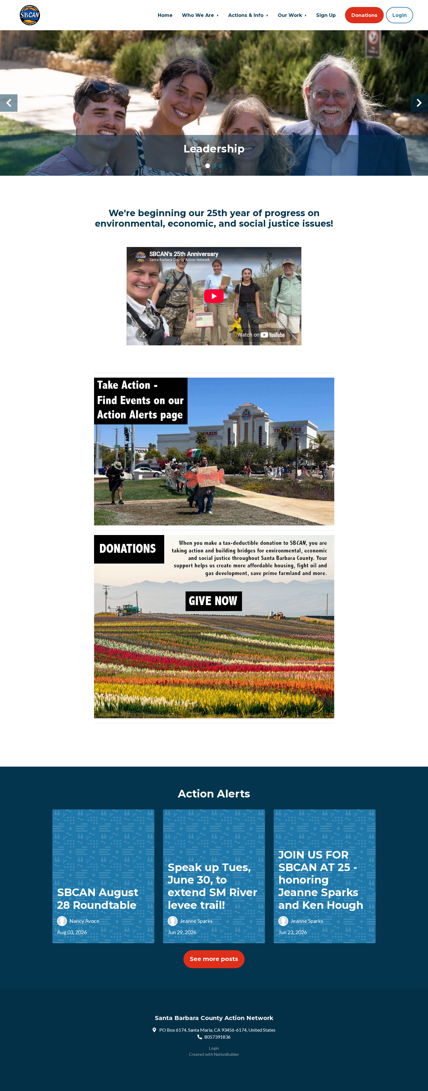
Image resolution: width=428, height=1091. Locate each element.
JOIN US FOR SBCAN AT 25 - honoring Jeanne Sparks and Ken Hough (320, 879)
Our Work (290, 15)
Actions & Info (246, 15)
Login (399, 15)
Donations (364, 15)
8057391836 (217, 1037)
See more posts (214, 958)
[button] (8, 103)
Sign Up (326, 15)
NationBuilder (226, 1054)
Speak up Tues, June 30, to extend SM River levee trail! (212, 886)
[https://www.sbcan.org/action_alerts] (214, 450)
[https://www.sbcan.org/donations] (214, 626)
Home (165, 15)
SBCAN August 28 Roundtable (97, 898)
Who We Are (198, 15)
